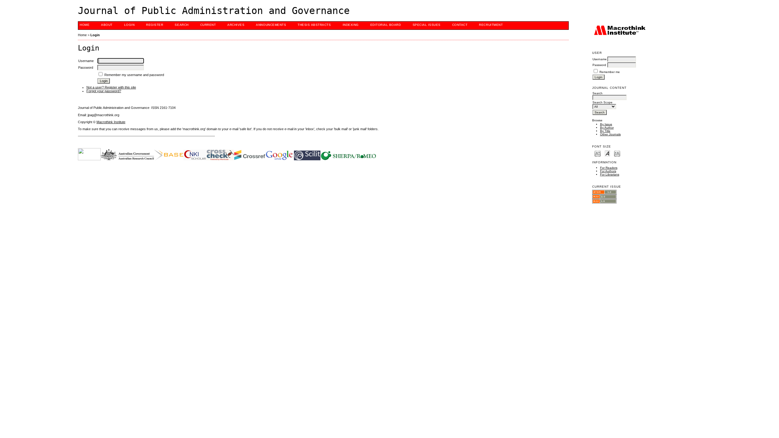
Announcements (271, 24)
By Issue (606, 124)
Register (154, 24)
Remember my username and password (134, 75)
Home (84, 24)
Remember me (609, 72)
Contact (460, 24)
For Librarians (609, 174)
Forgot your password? (103, 91)
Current (208, 24)
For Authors (608, 171)
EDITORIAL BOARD (385, 24)
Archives (235, 24)
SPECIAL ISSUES (427, 24)
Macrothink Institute (110, 122)
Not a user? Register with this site (111, 87)
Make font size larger (617, 153)
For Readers (608, 167)
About (107, 24)
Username (599, 59)
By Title (605, 131)
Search (181, 24)
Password (599, 65)
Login (129, 24)
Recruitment (491, 24)
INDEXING (351, 24)
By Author (607, 127)
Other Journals (610, 134)
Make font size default (607, 153)
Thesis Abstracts (314, 24)
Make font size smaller (598, 153)
